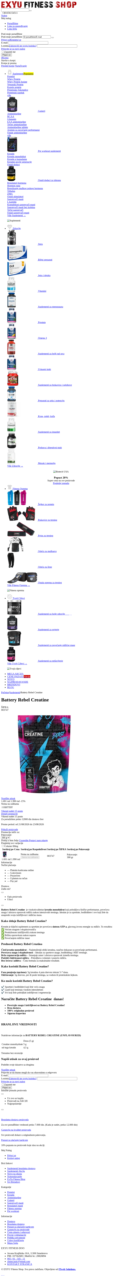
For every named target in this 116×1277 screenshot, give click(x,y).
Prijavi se (5, 40)
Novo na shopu (14, 1174)
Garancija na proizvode (18, 1229)
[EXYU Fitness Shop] (38, 7)
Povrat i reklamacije (16, 1235)
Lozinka (5, 46)
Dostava (11, 1221)
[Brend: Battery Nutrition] (7, 808)
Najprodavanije (14, 1176)
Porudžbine (12, 23)
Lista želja (12, 29)
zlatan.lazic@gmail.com (18, 1261)
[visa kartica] (2, 1274)
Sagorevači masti (15, 1203)
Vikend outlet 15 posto (12, 811)
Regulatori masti (15, 1205)
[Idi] (52, 37)
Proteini (11, 1192)
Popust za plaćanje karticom (14, 1140)
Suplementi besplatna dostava (21, 1168)
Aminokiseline (14, 1197)
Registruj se (15, 40)
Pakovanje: (6, 835)
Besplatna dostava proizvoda (15, 1119)
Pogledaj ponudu (61, 483)
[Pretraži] (30, 10)
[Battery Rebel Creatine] (44, 796)
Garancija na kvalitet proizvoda (16, 1130)
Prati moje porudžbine (11, 37)
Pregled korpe (7, 66)
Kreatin (10, 1195)
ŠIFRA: (5, 707)
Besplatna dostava (15, 1224)
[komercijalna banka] (1, 1274)
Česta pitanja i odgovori (18, 1232)
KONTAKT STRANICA (19, 1264)
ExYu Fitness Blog (16, 1179)
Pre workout (13, 1211)
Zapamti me (10, 52)
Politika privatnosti (16, 1237)
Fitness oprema (14, 1208)
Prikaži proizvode (9, 829)
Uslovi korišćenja (15, 1240)
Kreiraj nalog (13, 1158)
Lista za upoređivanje (17, 26)
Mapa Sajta (12, 1243)
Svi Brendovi (13, 1182)
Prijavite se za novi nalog (13, 49)
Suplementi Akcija (16, 1171)
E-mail (4, 42)
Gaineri (10, 1200)
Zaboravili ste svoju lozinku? (23, 46)
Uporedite (24, 840)
